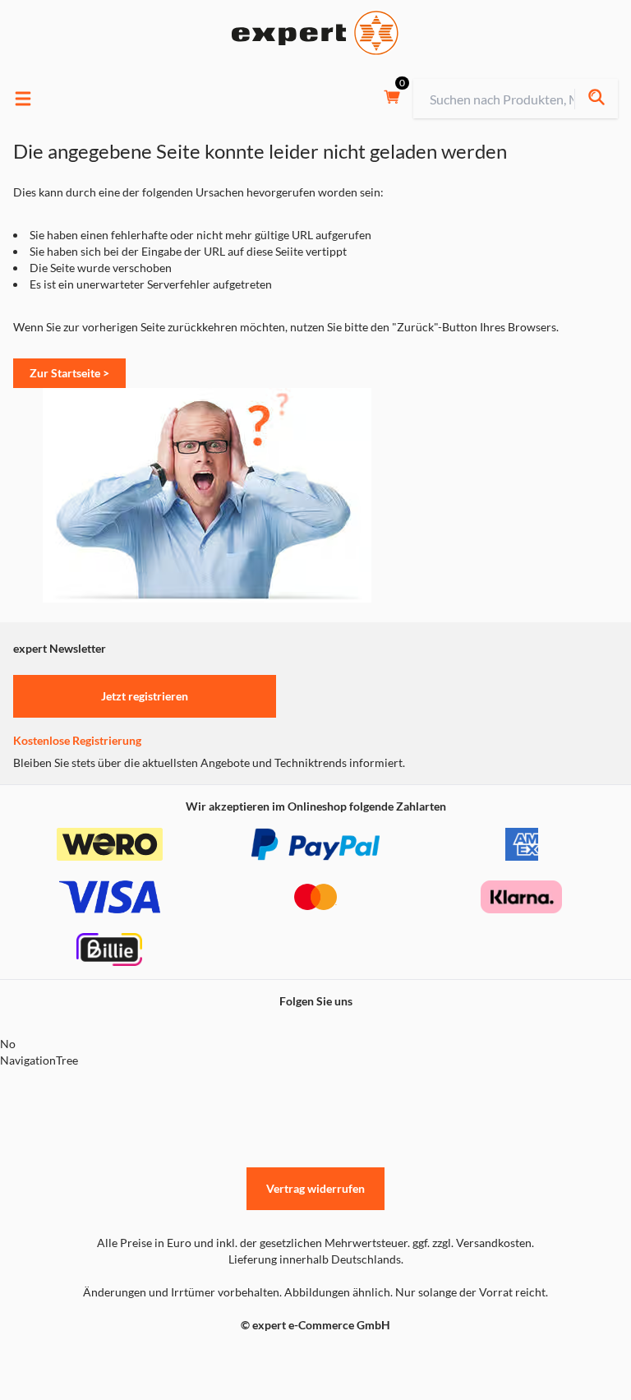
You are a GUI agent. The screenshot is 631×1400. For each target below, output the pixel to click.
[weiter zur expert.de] (79, 1360)
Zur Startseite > (69, 373)
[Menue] (23, 99)
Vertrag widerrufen (315, 1188)
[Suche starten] (596, 99)
